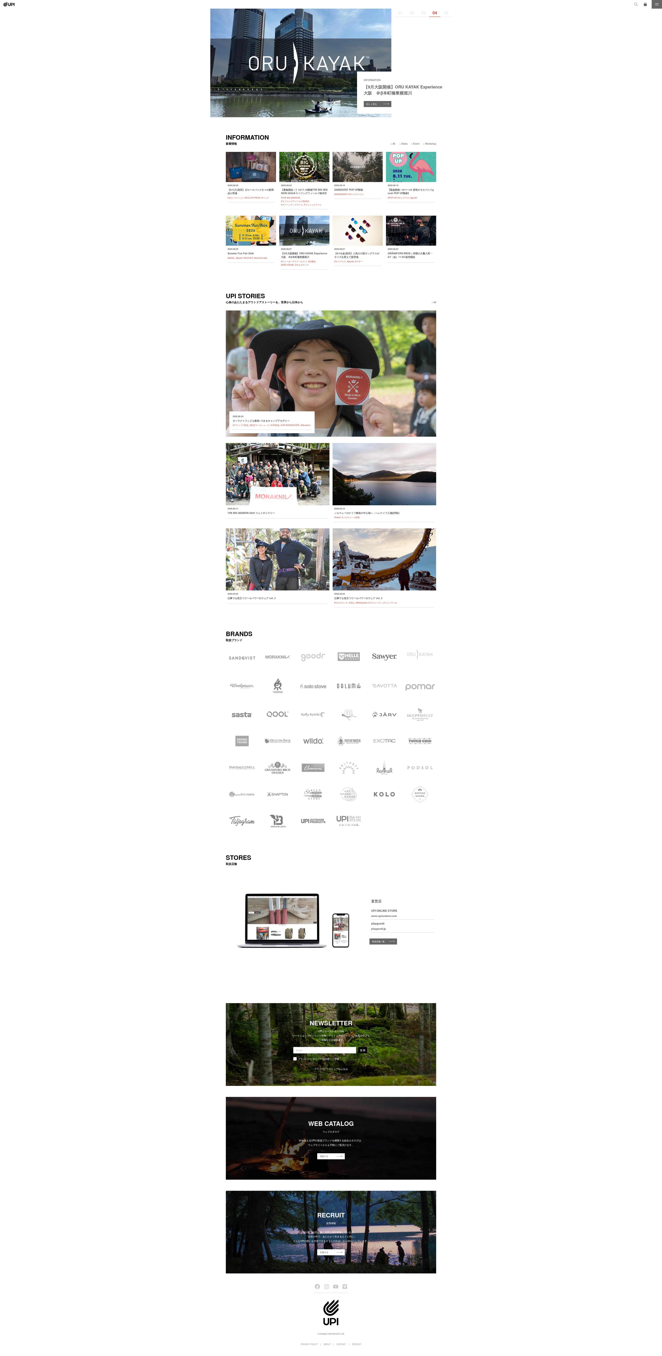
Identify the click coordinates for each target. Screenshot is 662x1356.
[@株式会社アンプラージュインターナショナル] (345, 1286)
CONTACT (341, 1344)
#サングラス (403, 197)
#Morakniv (305, 425)
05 (446, 13)
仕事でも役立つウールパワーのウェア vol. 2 (358, 598)
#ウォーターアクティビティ (294, 261)
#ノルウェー (347, 517)
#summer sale (260, 257)
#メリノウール (390, 602)
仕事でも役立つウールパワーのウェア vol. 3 (252, 598)
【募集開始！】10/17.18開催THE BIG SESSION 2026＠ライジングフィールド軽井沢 (304, 191)
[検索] (636, 4)
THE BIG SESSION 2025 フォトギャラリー (251, 513)
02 (412, 13)
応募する (324, 1252)
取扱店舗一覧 (378, 941)
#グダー (358, 261)
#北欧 (357, 517)
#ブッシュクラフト (313, 204)
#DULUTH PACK (252, 197)
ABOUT (327, 1344)
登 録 (362, 1050)
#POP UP (392, 197)
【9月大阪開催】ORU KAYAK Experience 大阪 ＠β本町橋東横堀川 (304, 255)
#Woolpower (361, 602)
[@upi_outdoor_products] (326, 1286)
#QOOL (231, 257)
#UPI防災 (275, 425)
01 (400, 13)
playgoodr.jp (378, 928)
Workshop (430, 143)
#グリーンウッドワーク (292, 204)
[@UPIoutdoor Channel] (335, 1286)
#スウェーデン (375, 602)
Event (416, 143)
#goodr (413, 197)
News (405, 143)
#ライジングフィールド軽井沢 (295, 201)
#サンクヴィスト (356, 194)
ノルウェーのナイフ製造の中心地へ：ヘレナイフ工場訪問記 (366, 513)
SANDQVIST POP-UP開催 (348, 189)
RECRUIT (356, 1344)
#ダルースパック (235, 197)
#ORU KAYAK (287, 264)
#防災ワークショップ (259, 425)
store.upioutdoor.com (384, 916)
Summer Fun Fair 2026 (241, 253)
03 (423, 13)
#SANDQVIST (340, 194)
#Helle (337, 517)
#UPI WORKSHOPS (290, 425)
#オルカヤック (302, 264)
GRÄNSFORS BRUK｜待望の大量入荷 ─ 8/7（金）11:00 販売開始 (410, 255)
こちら (344, 1068)
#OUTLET (248, 257)
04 (435, 13)
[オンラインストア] (645, 4)
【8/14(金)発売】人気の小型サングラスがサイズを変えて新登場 (356, 255)
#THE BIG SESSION (290, 197)
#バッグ (265, 197)
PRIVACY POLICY (309, 1344)
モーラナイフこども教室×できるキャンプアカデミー (261, 420)
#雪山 (351, 602)
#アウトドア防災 (240, 425)
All (394, 143)
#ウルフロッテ (341, 602)
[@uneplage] (317, 1286)
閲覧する (324, 1156)
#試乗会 (312, 261)
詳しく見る (372, 103)
